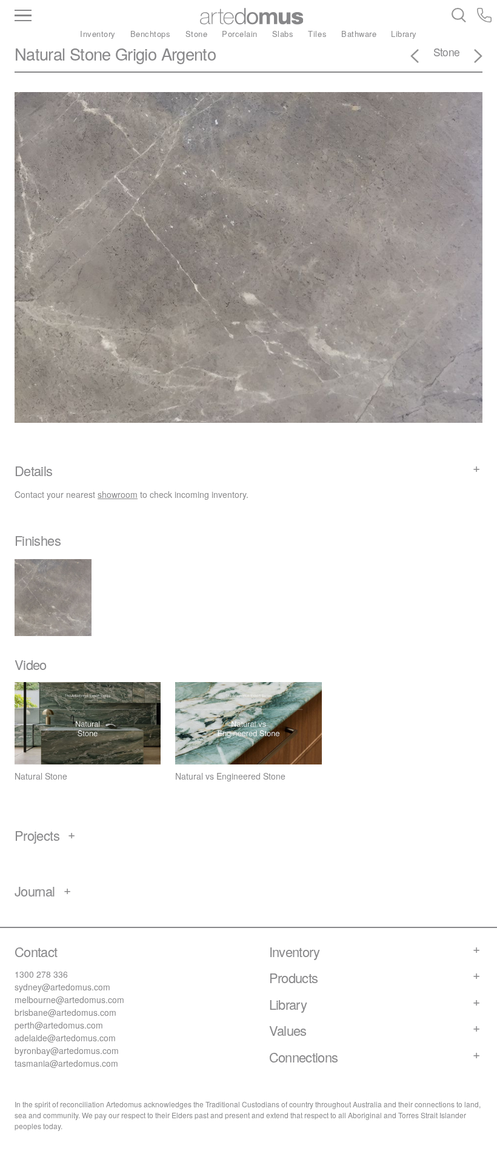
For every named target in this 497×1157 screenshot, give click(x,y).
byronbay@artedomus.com (67, 1050)
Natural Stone (63, 53)
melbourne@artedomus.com (69, 999)
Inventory (98, 33)
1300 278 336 (41, 974)
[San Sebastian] (421, 57)
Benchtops (150, 33)
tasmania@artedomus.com (66, 1063)
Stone (196, 33)
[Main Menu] (80, 16)
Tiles (317, 33)
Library (404, 33)
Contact (36, 951)
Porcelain (240, 33)
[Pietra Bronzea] (470, 57)
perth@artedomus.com (59, 1025)
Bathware (358, 33)
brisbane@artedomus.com (65, 1012)
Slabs (283, 33)
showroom (118, 494)
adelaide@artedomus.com (65, 1038)
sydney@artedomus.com (62, 987)
